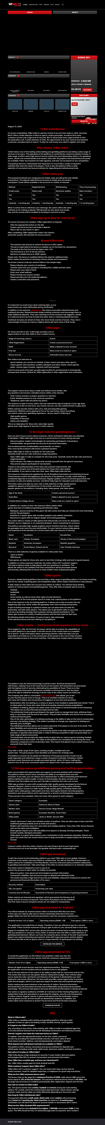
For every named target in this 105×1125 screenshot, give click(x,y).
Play (75, 104)
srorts (75, 12)
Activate (87, 90)
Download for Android (52, 944)
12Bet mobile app (48, 695)
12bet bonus (36, 310)
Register (84, 121)
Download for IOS (52, 1005)
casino (30, 12)
